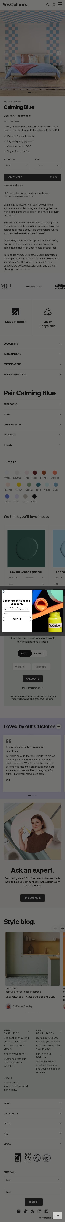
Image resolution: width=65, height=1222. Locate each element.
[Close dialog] (3, 592)
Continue (17, 619)
